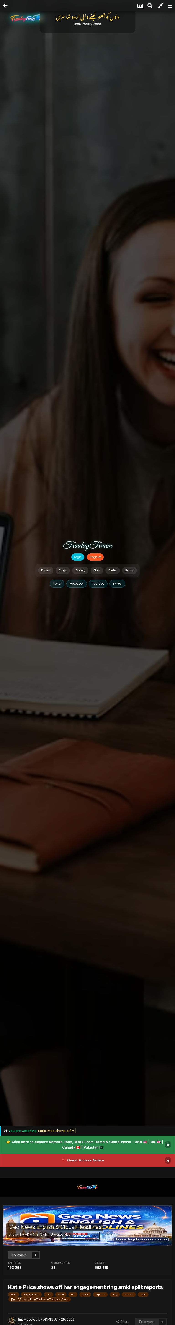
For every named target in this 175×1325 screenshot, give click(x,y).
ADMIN (30, 1234)
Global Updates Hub (55, 1234)
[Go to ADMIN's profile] (12, 1321)
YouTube (98, 584)
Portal (57, 584)
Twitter (117, 584)
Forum (45, 570)
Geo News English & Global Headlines (55, 1227)
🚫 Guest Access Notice (83, 1160)
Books (129, 570)
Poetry (112, 570)
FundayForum (87, 545)
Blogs (63, 570)
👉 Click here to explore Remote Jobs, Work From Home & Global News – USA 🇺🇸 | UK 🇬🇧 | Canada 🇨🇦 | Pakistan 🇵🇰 (84, 1144)
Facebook (76, 584)
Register (95, 557)
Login (78, 557)
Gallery (80, 570)
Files (97, 570)
